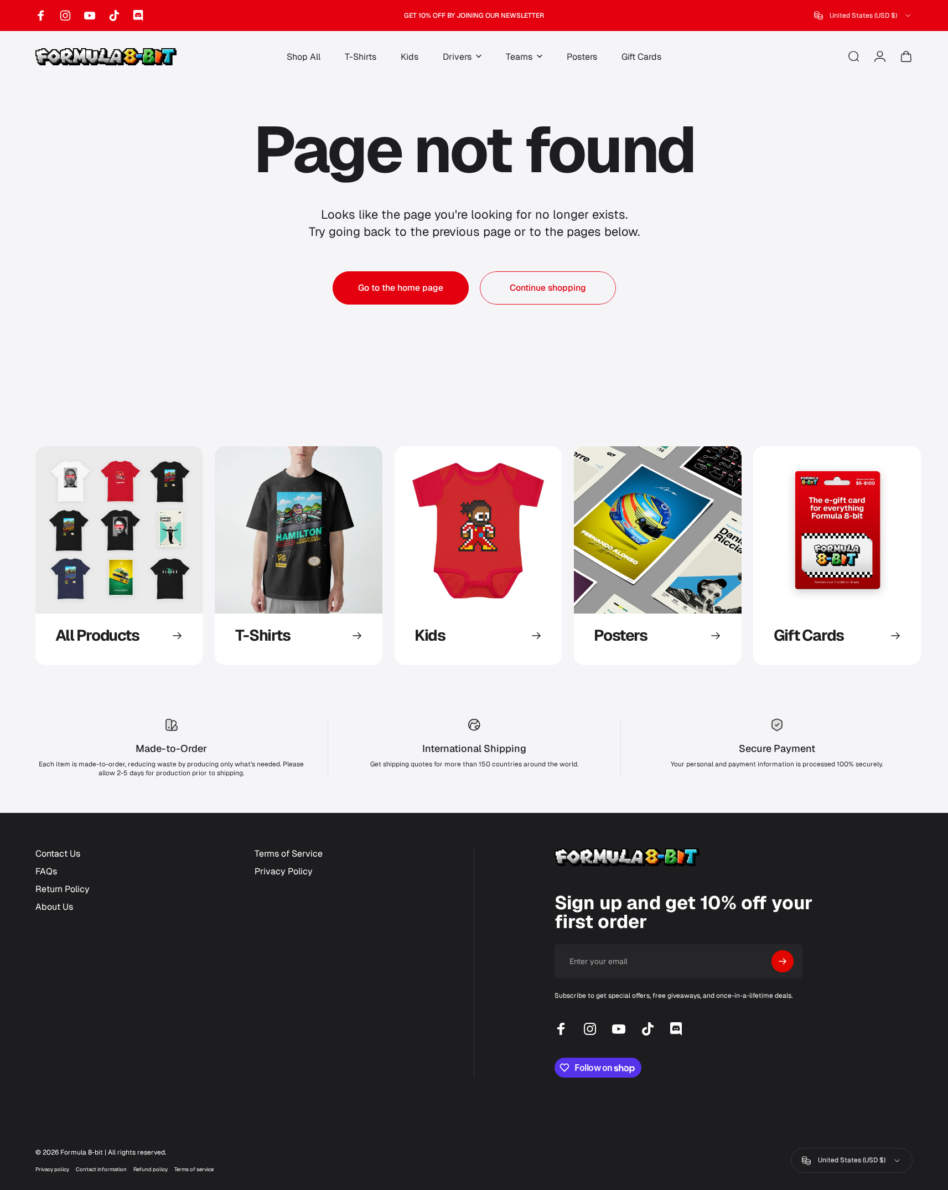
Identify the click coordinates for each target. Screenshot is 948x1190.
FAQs (46, 871)
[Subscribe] (782, 961)
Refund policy (150, 1169)
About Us (54, 907)
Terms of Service (289, 853)
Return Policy (62, 889)
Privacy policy (52, 1169)
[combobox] (863, 15)
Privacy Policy (284, 871)
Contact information (101, 1169)
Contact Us (57, 853)
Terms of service (194, 1169)
